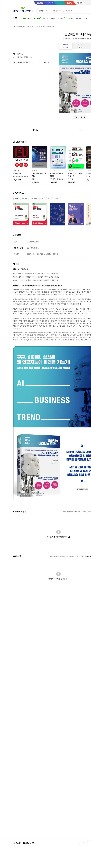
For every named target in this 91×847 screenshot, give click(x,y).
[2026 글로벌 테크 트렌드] (39, 165)
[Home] (14, 26)
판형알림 (55, 254)
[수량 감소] (80, 843)
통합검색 (41, 11)
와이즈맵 (16, 57)
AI (43, 199)
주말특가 (61, 18)
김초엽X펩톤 (26, 18)
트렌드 (56, 199)
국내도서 (19, 26)
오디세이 (37, 18)
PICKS (86, 18)
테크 (49, 199)
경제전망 (49, 26)
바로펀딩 (70, 18)
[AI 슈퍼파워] (21, 163)
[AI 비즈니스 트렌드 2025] (58, 165)
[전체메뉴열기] (15, 18)
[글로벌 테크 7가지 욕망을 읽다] (76, 165)
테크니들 (16, 54)
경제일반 (39, 26)
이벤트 (53, 18)
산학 (16, 199)
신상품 (78, 18)
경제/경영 (30, 26)
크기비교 (83, 117)
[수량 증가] (86, 843)
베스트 (45, 18)
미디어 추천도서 (18, 273)
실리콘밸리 (34, 199)
